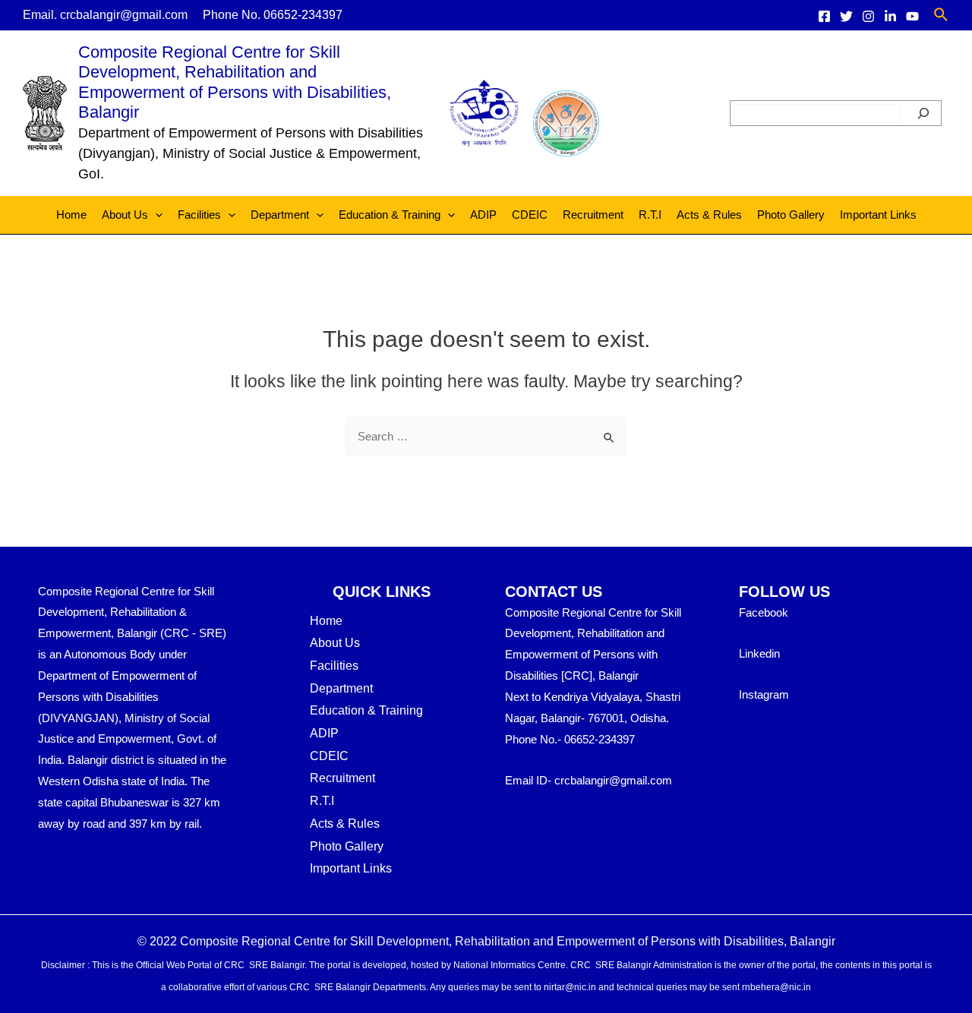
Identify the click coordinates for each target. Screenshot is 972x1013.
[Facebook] (824, 16)
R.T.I (650, 214)
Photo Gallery (791, 214)
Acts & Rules (709, 214)
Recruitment (593, 214)
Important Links (878, 214)
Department (280, 214)
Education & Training (389, 214)
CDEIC (530, 214)
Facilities (199, 214)
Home (71, 214)
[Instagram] (868, 16)
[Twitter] (846, 16)
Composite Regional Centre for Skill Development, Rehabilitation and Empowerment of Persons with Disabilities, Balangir (234, 82)
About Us (125, 214)
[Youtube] (912, 16)
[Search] (923, 113)
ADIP (483, 214)
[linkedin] (890, 16)
